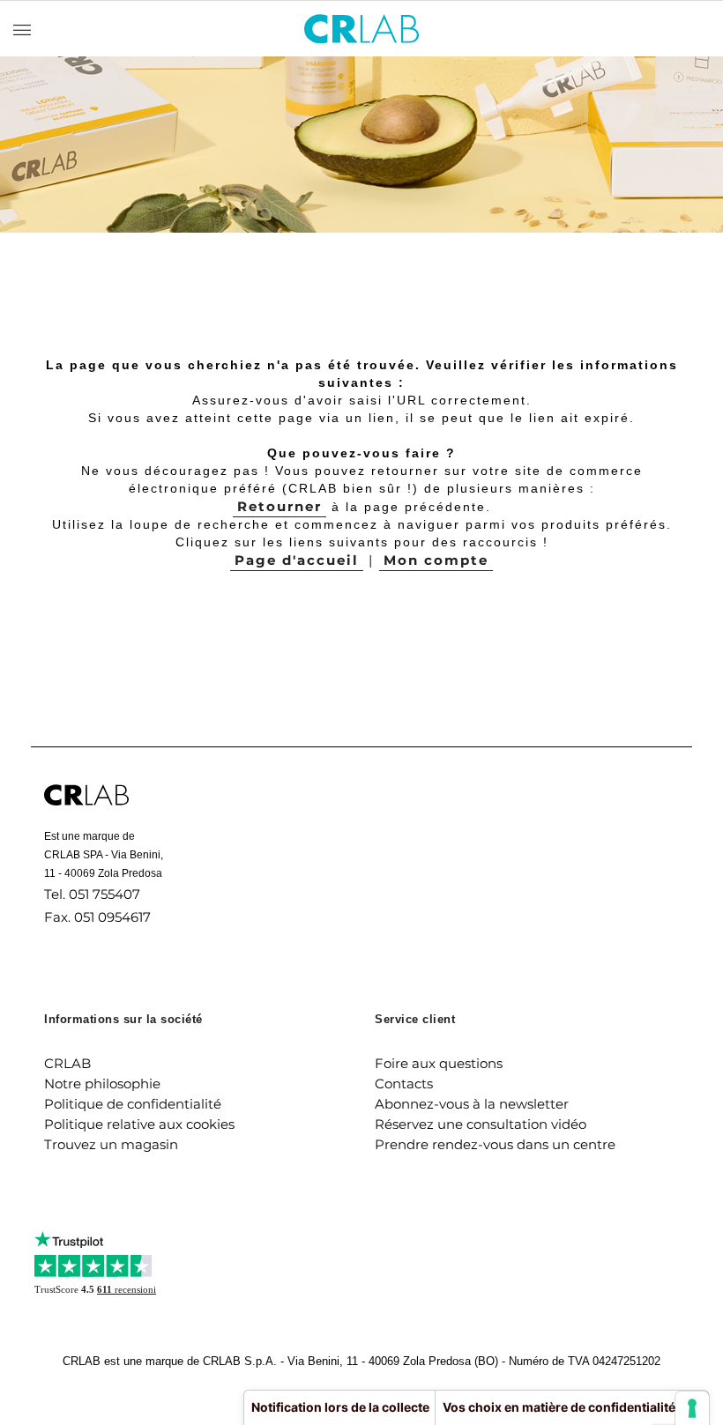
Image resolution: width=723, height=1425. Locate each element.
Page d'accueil (297, 560)
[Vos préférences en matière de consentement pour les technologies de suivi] (692, 1408)
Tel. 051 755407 (92, 894)
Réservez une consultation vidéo (480, 1124)
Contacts (404, 1083)
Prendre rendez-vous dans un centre (495, 1144)
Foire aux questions (439, 1063)
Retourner (279, 506)
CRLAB (67, 1063)
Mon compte (436, 560)
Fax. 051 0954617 (97, 917)
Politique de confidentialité (132, 1103)
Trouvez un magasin (111, 1144)
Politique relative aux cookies (139, 1124)
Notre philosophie (102, 1083)
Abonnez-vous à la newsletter (472, 1103)
